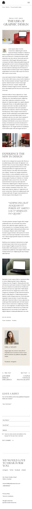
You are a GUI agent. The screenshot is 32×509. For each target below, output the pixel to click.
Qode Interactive (11, 502)
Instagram (13, 361)
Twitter (11, 470)
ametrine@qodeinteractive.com (11, 483)
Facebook (7, 361)
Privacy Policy (6, 493)
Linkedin (23, 470)
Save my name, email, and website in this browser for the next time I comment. (15, 435)
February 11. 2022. (13, 18)
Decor (4, 317)
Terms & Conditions (8, 496)
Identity (7, 7)
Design (9, 317)
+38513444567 (6, 485)
